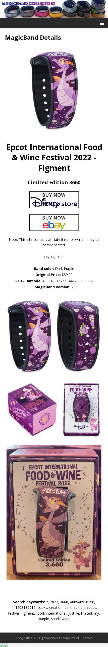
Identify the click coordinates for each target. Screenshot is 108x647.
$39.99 (67, 274)
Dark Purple (54, 268)
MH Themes (84, 638)
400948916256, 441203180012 (67, 281)
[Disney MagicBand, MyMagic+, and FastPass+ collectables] (54, 15)
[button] (101, 23)
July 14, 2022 (54, 256)
